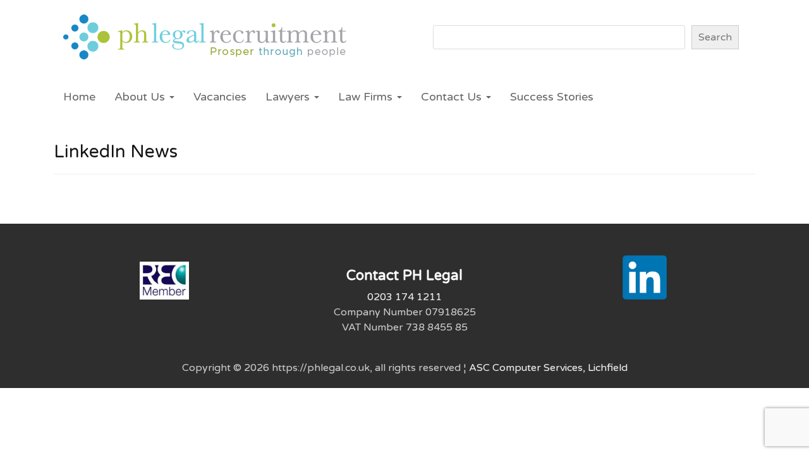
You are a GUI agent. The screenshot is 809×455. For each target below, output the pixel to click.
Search (715, 37)
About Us (141, 97)
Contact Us (453, 97)
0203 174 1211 (404, 297)
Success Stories (551, 97)
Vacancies (219, 97)
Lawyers (289, 97)
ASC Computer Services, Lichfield (548, 367)
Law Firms (367, 97)
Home (79, 97)
